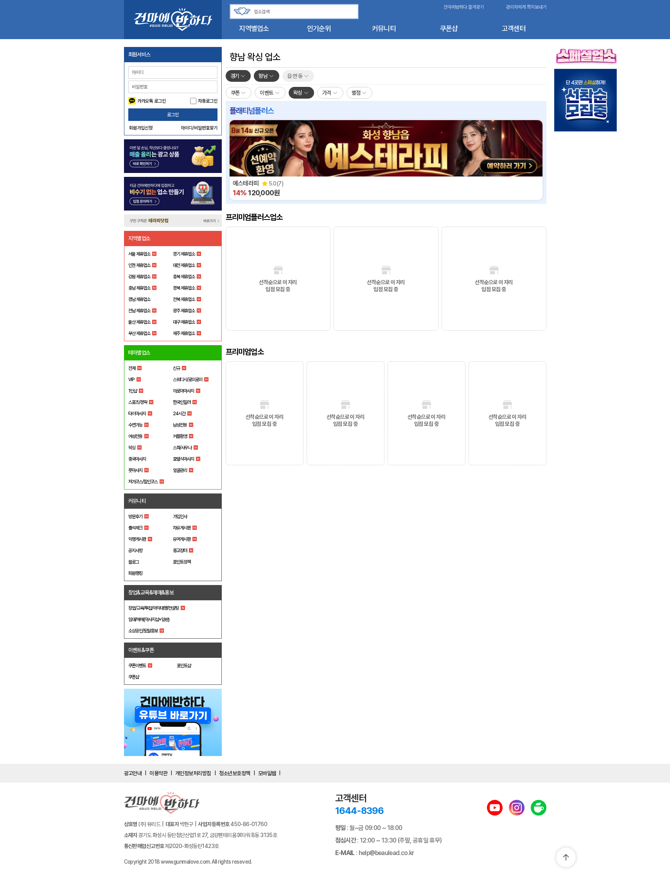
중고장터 (180, 550)
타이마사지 (137, 413)
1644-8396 (359, 810)
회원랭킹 (135, 573)
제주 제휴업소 (184, 333)
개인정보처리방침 (193, 773)
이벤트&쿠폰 (141, 650)
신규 (176, 368)
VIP (131, 379)
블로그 (133, 562)
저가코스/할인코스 (143, 481)
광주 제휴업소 (184, 310)
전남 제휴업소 (139, 310)
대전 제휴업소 (184, 265)
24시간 (179, 413)
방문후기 (135, 516)
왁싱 (131, 447)
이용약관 (158, 773)
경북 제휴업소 (184, 288)
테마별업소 (139, 352)
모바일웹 (267, 773)
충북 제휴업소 (184, 276)
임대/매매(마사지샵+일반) (148, 619)
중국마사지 (137, 459)
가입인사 (180, 516)
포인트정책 (181, 562)
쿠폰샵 (449, 28)
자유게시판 (181, 528)
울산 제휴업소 (139, 322)
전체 (131, 368)
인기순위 (319, 28)
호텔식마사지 (183, 459)
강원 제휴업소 (139, 276)
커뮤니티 (384, 28)
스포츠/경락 (137, 402)
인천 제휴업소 (139, 265)
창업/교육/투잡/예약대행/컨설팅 (153, 608)
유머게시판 (181, 539)
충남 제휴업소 (139, 288)
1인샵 (132, 391)
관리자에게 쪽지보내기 (526, 7)
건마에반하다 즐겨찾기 (464, 7)
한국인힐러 (181, 402)
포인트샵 (184, 665)
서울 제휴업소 (139, 254)
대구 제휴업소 (184, 322)
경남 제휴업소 (139, 299)
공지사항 (135, 550)
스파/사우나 (182, 447)
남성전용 (180, 425)
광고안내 (133, 773)
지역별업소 (254, 28)
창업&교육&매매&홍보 (151, 592)
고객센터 (514, 28)
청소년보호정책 (234, 773)
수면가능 (135, 425)
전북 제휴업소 (184, 299)
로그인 (173, 114)
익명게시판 (137, 539)
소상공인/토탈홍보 (143, 631)
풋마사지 (135, 470)
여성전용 (135, 436)
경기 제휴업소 (184, 254)
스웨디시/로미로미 (187, 379)
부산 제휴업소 (139, 333)
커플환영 (180, 436)
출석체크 (135, 528)
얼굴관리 (180, 470)
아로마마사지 (183, 391)
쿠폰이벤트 (137, 665)
